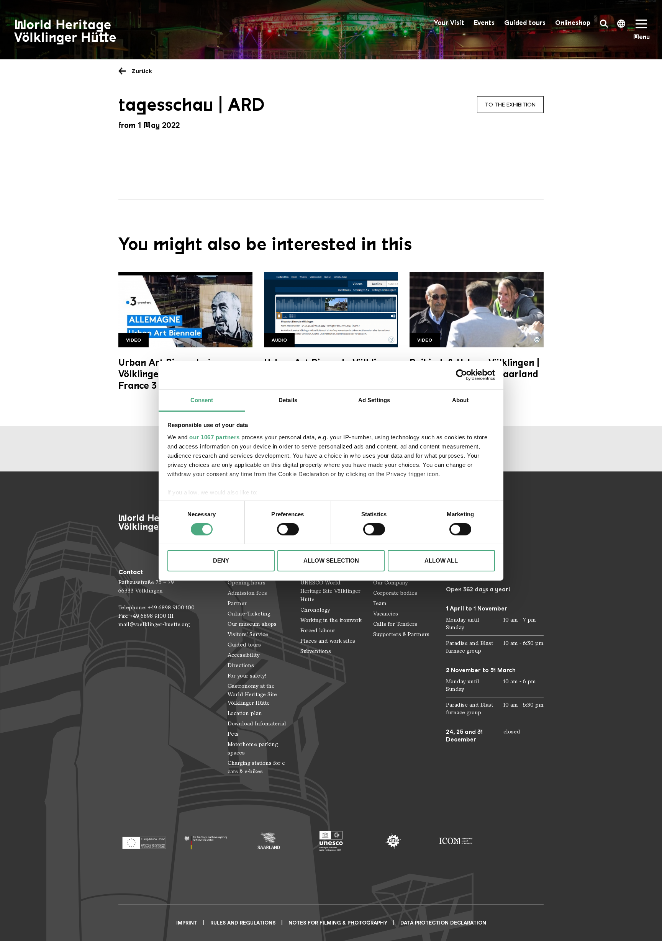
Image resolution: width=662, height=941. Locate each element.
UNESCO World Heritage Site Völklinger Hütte (330, 591)
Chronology (315, 610)
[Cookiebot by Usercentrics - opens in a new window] (461, 375)
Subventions (315, 651)
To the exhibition (510, 104)
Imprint (186, 923)
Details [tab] (288, 399)
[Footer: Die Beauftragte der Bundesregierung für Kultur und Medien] (206, 840)
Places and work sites (327, 641)
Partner (237, 603)
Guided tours (525, 23)
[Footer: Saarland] (268, 840)
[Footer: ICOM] (455, 840)
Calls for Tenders (395, 624)
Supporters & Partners (401, 634)
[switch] (288, 529)
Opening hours (246, 583)
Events (484, 23)
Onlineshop (572, 23)
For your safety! (247, 676)
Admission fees (247, 593)
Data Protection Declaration (443, 923)
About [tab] (460, 399)
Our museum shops (252, 624)
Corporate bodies (395, 593)
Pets (233, 734)
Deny (221, 560)
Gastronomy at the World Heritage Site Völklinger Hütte (252, 694)
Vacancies (385, 614)
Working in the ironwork (331, 620)
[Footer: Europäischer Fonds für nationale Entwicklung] (143, 840)
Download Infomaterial (257, 724)
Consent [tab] (201, 399)
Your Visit (449, 23)
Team (380, 603)
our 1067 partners (214, 437)
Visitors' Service (248, 634)
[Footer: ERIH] (393, 840)
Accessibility (244, 655)
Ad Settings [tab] (374, 399)
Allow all (441, 560)
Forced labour (317, 630)
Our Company (390, 583)
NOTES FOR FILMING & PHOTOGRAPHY (337, 923)
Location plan (245, 713)
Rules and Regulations (242, 923)
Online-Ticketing (249, 614)
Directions (241, 665)
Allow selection (331, 560)
